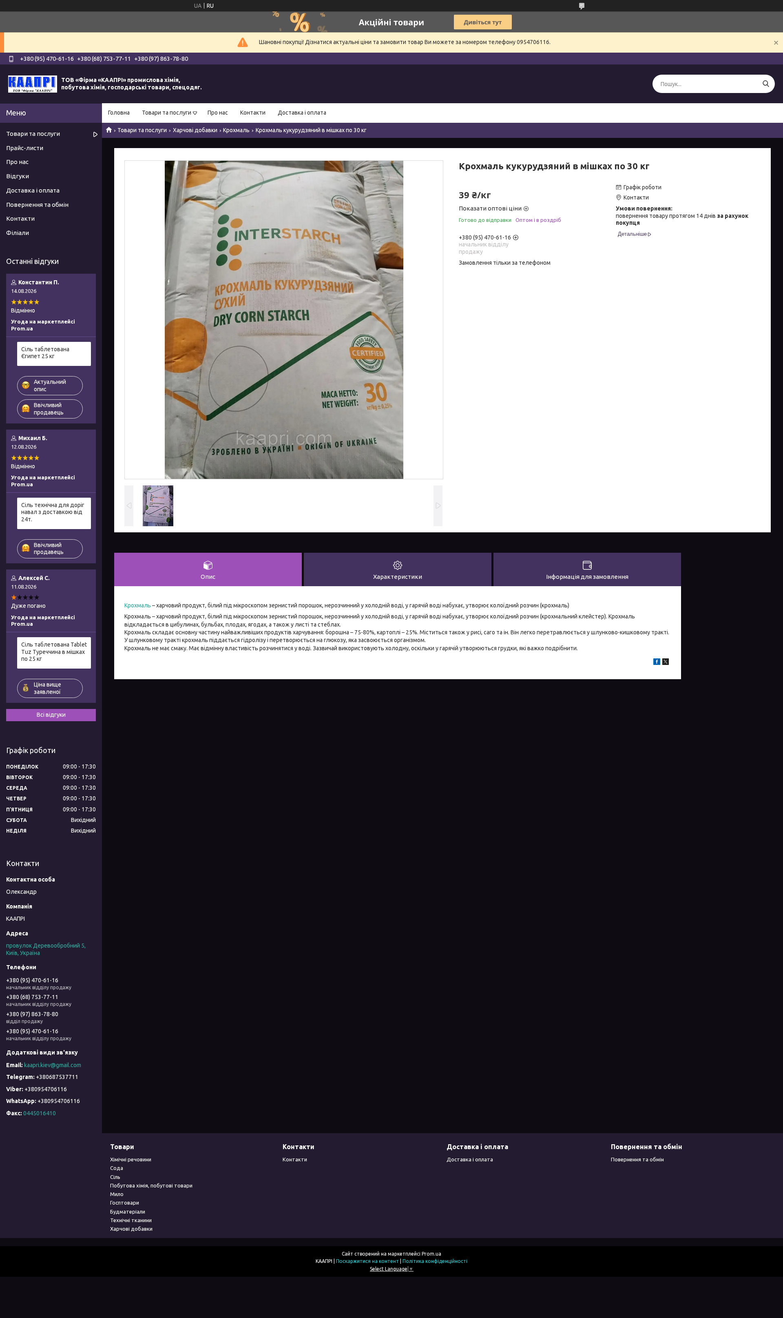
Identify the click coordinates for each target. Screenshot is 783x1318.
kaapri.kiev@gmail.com (52, 1065)
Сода (116, 1168)
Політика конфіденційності (435, 1261)
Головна (119, 112)
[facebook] (656, 663)
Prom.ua (431, 1253)
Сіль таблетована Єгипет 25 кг (45, 353)
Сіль (115, 1177)
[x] (665, 663)
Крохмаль (236, 130)
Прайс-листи (24, 147)
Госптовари (124, 1202)
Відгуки (17, 176)
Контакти (252, 112)
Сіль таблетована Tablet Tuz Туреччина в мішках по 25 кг (54, 651)
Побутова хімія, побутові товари (151, 1185)
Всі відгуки (51, 714)
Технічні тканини (131, 1220)
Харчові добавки (195, 130)
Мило (117, 1194)
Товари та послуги (166, 112)
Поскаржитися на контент (367, 1261)
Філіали (17, 232)
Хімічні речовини (130, 1159)
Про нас (218, 112)
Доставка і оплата (302, 112)
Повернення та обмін (37, 204)
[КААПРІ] (32, 83)
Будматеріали (127, 1211)
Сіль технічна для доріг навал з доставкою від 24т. (52, 512)
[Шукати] (765, 84)
